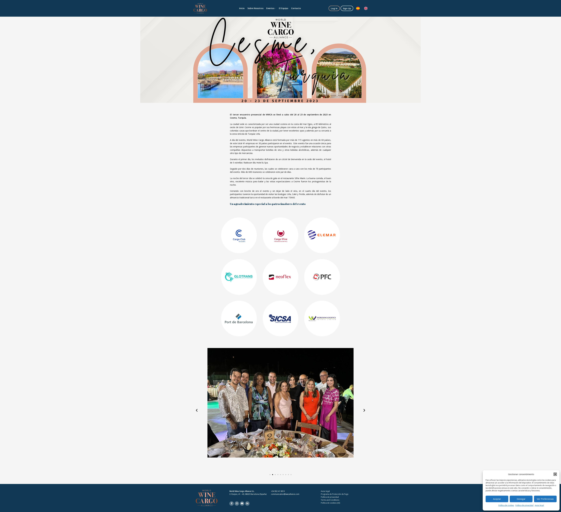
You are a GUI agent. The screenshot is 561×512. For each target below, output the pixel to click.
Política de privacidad (524, 505)
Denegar (521, 498)
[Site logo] (200, 8)
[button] (555, 474)
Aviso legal (539, 505)
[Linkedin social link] (247, 503)
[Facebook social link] (231, 503)
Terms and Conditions (330, 500)
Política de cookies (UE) (330, 503)
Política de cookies (506, 505)
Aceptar (497, 498)
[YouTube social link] (242, 503)
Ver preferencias (545, 498)
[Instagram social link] (237, 503)
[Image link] (207, 497)
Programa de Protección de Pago (334, 494)
